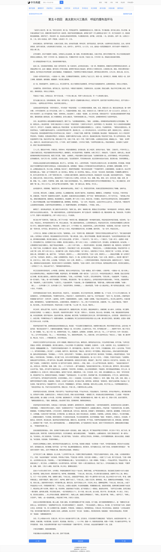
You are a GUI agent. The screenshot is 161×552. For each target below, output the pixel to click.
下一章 (124, 541)
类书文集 (103, 8)
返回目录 (80, 541)
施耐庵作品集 (127, 14)
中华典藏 (35, 2)
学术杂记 (85, 8)
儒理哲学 (41, 8)
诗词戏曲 (58, 8)
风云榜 (123, 2)
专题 (106, 2)
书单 (116, 2)
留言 (100, 2)
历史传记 (50, 8)
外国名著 (112, 8)
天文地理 (94, 8)
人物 (111, 2)
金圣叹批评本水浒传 (35, 14)
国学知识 (120, 8)
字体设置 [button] (130, 2)
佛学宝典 (32, 8)
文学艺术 (67, 8)
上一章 (37, 541)
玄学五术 (76, 8)
